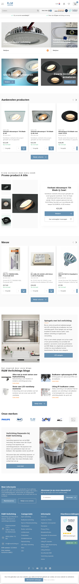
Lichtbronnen (25, 532)
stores (43, 559)
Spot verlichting (26, 517)
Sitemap (43, 538)
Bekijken (58, 214)
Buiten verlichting (26, 529)
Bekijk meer (70, 543)
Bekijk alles (38, 404)
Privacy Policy (45, 529)
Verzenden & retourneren (49, 535)
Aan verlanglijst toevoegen (58, 219)
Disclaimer (44, 526)
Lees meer (16, 383)
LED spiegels (58, 355)
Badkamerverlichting (27, 520)
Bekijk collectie (38, 157)
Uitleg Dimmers (45, 550)
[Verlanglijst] (69, 4)
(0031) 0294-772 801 (10, 538)
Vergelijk (7, 148)
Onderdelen (25, 535)
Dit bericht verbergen (34, 580)
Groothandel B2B (46, 553)
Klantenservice (9, 501)
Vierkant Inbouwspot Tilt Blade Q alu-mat (42, 132)
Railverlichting (25, 541)
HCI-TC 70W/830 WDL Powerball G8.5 (11, 275)
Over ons (44, 517)
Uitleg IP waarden (46, 541)
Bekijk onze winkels (27, 501)
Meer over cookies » (49, 580)
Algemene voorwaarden (48, 523)
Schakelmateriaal (26, 538)
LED (22, 551)
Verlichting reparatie (47, 556)
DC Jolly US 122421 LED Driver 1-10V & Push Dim (42, 275)
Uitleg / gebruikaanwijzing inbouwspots (49, 546)
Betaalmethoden (46, 532)
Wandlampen (25, 526)
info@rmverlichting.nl (11, 544)
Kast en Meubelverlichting (29, 523)
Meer (22, 548)
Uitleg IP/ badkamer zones (63, 387)
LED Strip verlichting (27, 545)
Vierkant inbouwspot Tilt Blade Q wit (14, 132)
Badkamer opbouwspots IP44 (64, 375)
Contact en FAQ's (46, 520)
